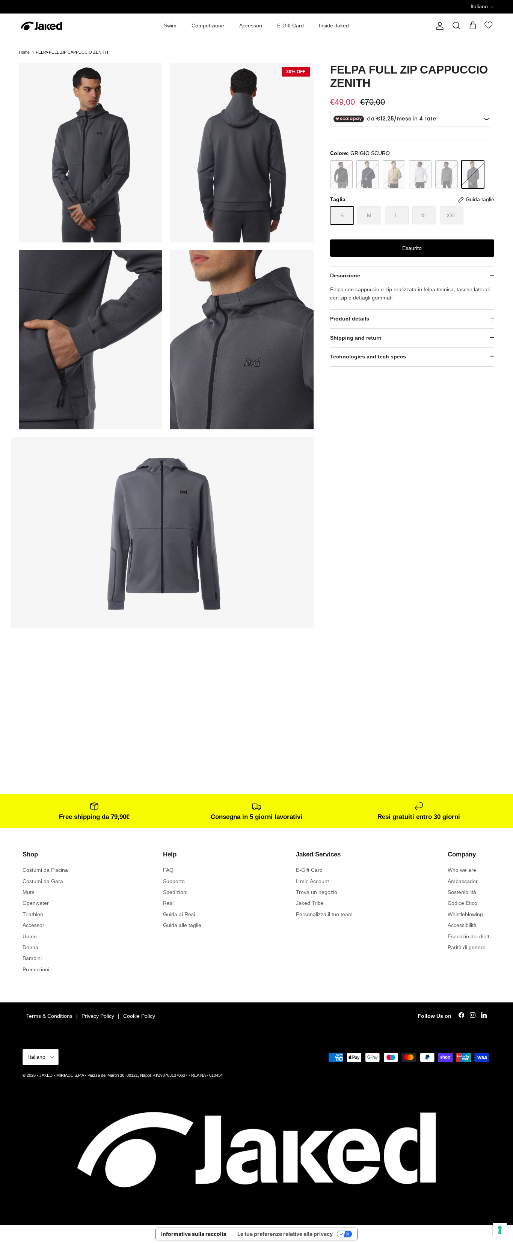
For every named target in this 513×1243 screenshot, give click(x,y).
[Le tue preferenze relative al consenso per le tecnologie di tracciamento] (500, 1230)
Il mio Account (312, 881)
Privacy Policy (97, 1016)
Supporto (174, 881)
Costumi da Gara (43, 881)
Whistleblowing (465, 914)
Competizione (208, 26)
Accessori (250, 26)
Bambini (32, 958)
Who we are (462, 870)
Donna (30, 947)
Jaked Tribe (310, 903)
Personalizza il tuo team (324, 914)
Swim (170, 26)
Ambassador (463, 881)
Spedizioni (175, 892)
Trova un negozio (316, 892)
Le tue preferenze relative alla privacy (285, 1234)
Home (24, 52)
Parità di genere (467, 947)
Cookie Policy (139, 1016)
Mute (29, 892)
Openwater (36, 903)
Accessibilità (462, 925)
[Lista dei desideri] (489, 26)
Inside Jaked (334, 26)
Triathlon (33, 914)
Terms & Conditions (49, 1016)
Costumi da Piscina (45, 870)
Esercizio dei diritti (469, 936)
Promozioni (36, 969)
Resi (168, 903)
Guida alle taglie (182, 925)
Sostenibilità (462, 892)
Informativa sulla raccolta (193, 1234)
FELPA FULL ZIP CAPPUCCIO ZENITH (72, 52)
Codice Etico (462, 903)
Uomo (30, 936)
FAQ (168, 870)
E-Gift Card (290, 26)
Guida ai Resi (179, 914)
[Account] (438, 25)
